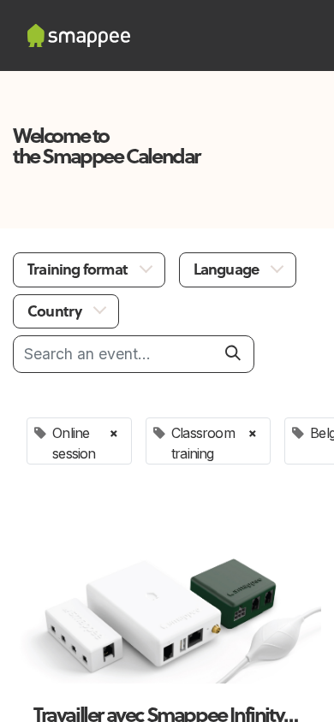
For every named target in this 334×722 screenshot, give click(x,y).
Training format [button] (78, 269)
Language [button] (228, 269)
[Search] (233, 353)
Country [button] (56, 311)
